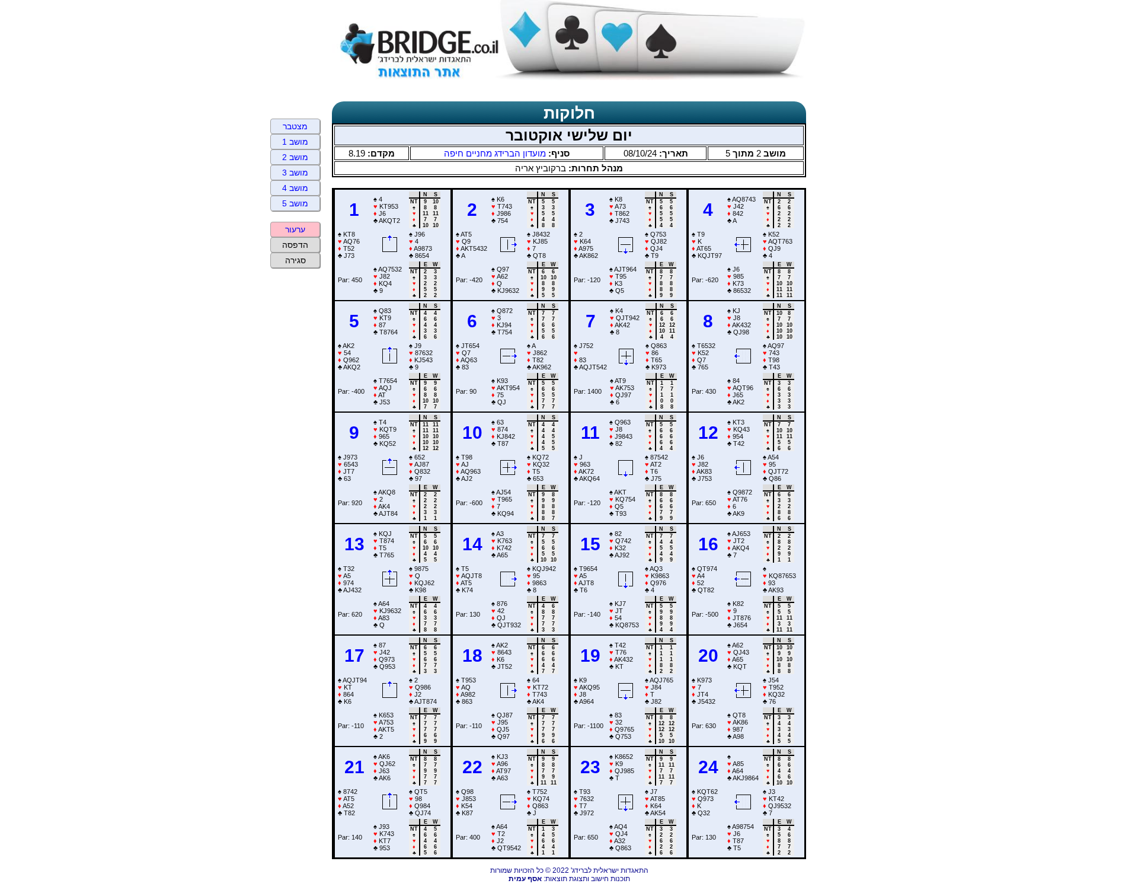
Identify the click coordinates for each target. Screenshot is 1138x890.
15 (590, 544)
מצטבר (295, 126)
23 (590, 767)
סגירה (295, 260)
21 (354, 767)
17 (354, 655)
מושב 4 (295, 188)
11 (590, 432)
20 (708, 655)
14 (472, 544)
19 (590, 655)
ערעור (295, 229)
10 (472, 432)
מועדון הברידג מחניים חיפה (495, 153)
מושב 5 (295, 203)
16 (708, 544)
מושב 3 (295, 172)
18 (472, 655)
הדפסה (295, 245)
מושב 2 (295, 157)
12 (708, 432)
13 (354, 544)
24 (708, 767)
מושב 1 (295, 141)
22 (472, 767)
